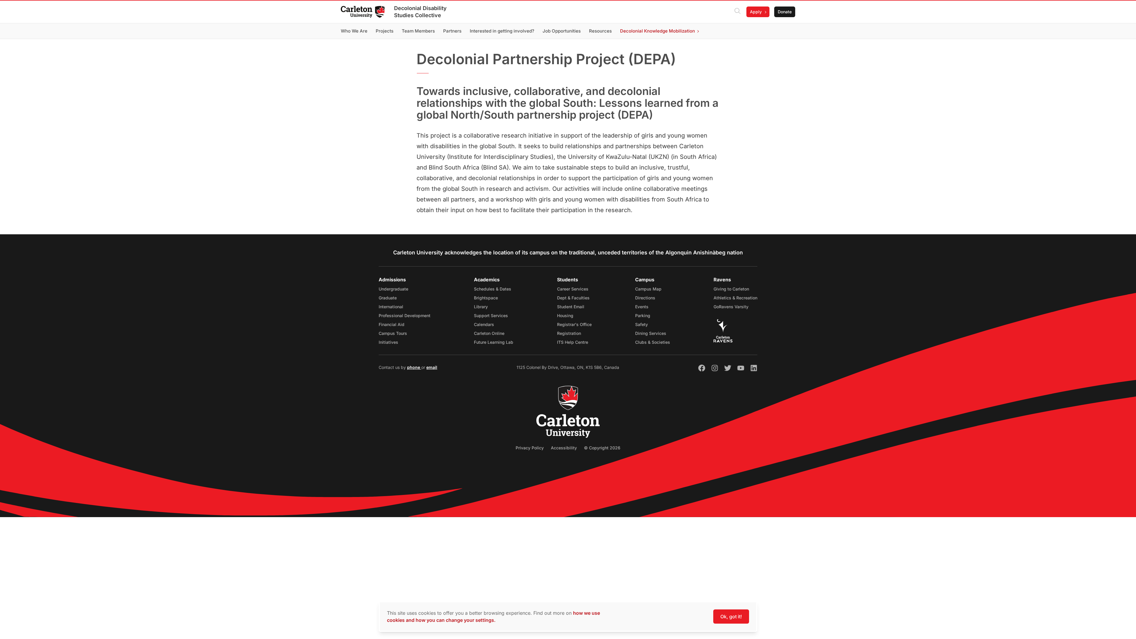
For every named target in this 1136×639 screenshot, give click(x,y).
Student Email (570, 306)
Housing (565, 315)
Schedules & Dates (492, 288)
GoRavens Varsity (731, 306)
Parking (642, 315)
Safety (641, 324)
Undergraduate (393, 288)
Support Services (491, 315)
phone (414, 367)
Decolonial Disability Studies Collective (420, 11)
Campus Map (648, 288)
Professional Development (404, 315)
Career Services (572, 288)
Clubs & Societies (652, 342)
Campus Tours (393, 333)
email (431, 367)
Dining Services (650, 333)
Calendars (484, 324)
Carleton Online (489, 333)
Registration (569, 333)
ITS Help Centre (572, 342)
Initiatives (388, 342)
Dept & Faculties (573, 297)
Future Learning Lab (493, 342)
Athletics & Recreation (735, 297)
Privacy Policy (530, 447)
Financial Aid (391, 324)
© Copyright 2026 (602, 447)
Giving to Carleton (731, 288)
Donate (785, 11)
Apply (756, 11)
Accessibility (564, 447)
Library (481, 306)
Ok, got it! (731, 616)
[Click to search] (737, 12)
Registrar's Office (574, 324)
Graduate (388, 297)
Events (641, 306)
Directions (645, 297)
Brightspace (486, 297)
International (391, 306)
